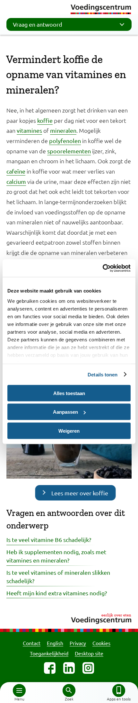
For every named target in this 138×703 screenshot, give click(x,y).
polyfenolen (65, 140)
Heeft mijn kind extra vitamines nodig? (56, 593)
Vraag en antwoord (37, 24)
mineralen (63, 130)
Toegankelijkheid (49, 653)
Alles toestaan (69, 393)
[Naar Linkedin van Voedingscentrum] (69, 668)
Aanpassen (65, 412)
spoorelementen (69, 151)
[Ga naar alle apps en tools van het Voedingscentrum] (118, 690)
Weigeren (69, 430)
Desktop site (89, 653)
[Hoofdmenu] (19, 690)
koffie (45, 120)
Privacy (78, 643)
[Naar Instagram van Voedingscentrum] (88, 668)
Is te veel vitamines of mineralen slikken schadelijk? (58, 576)
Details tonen (102, 374)
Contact (31, 643)
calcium (16, 181)
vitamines (29, 130)
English (55, 643)
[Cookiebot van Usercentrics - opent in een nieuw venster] (102, 268)
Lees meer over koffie (79, 493)
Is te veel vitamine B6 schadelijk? (48, 539)
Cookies (101, 643)
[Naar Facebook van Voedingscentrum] (50, 668)
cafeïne (15, 171)
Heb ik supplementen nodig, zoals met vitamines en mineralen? (56, 555)
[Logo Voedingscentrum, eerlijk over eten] (69, 617)
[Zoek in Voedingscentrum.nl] (69, 690)
